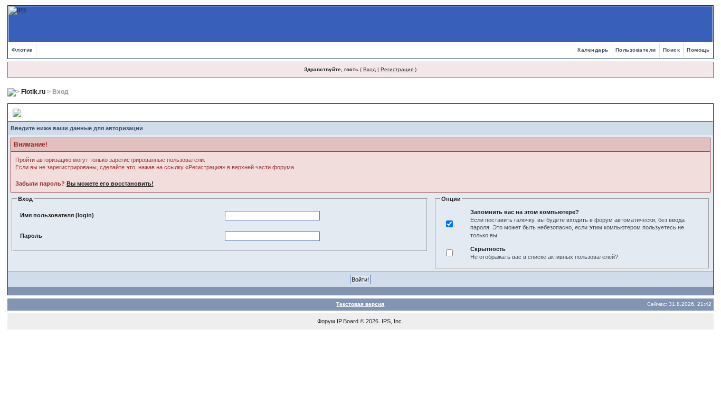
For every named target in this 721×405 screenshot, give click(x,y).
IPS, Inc (392, 321)
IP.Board (347, 321)
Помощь (698, 50)
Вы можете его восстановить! (110, 183)
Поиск (671, 50)
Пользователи (635, 50)
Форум (326, 321)
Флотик (22, 50)
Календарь (593, 50)
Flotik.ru (33, 91)
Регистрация (397, 69)
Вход (369, 69)
